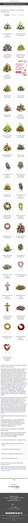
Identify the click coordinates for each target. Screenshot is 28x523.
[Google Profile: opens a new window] (12, 504)
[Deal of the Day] (20, 68)
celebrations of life (22, 385)
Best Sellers (7, 15)
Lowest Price (21, 15)
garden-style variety (5, 406)
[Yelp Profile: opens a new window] (15, 504)
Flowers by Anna (14, 1)
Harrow (11, 469)
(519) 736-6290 (14, 499)
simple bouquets (4, 391)
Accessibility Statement (21, 518)
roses (10, 388)
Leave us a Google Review (14, 508)
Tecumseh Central (22, 469)
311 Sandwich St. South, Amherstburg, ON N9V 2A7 (14, 497)
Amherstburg (7, 469)
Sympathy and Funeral (8, 6)
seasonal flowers (4, 423)
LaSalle (2, 469)
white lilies (22, 421)
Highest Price (14, 15)
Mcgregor (16, 469)
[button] (25, 520)
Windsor (8, 470)
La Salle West (4, 470)
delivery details (4, 436)
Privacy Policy (12, 518)
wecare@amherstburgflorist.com (14, 500)
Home (2, 6)
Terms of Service (5, 518)
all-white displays (15, 405)
